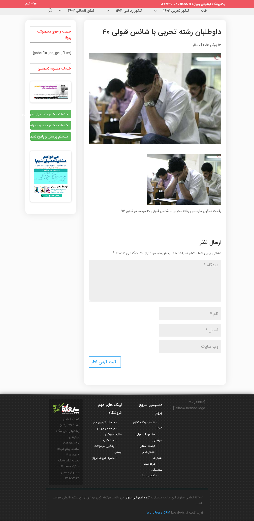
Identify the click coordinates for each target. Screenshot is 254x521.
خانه (203, 11)
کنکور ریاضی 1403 (129, 11)
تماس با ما (148, 475)
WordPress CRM (159, 512)
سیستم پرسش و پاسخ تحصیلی (49, 136)
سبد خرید (108, 440)
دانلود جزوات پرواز (103, 457)
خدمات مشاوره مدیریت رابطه (49, 125)
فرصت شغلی (147, 446)
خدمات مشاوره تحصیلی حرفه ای (49, 114)
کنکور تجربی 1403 (176, 11)
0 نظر (196, 45)
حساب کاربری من (104, 422)
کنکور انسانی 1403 (81, 11)
